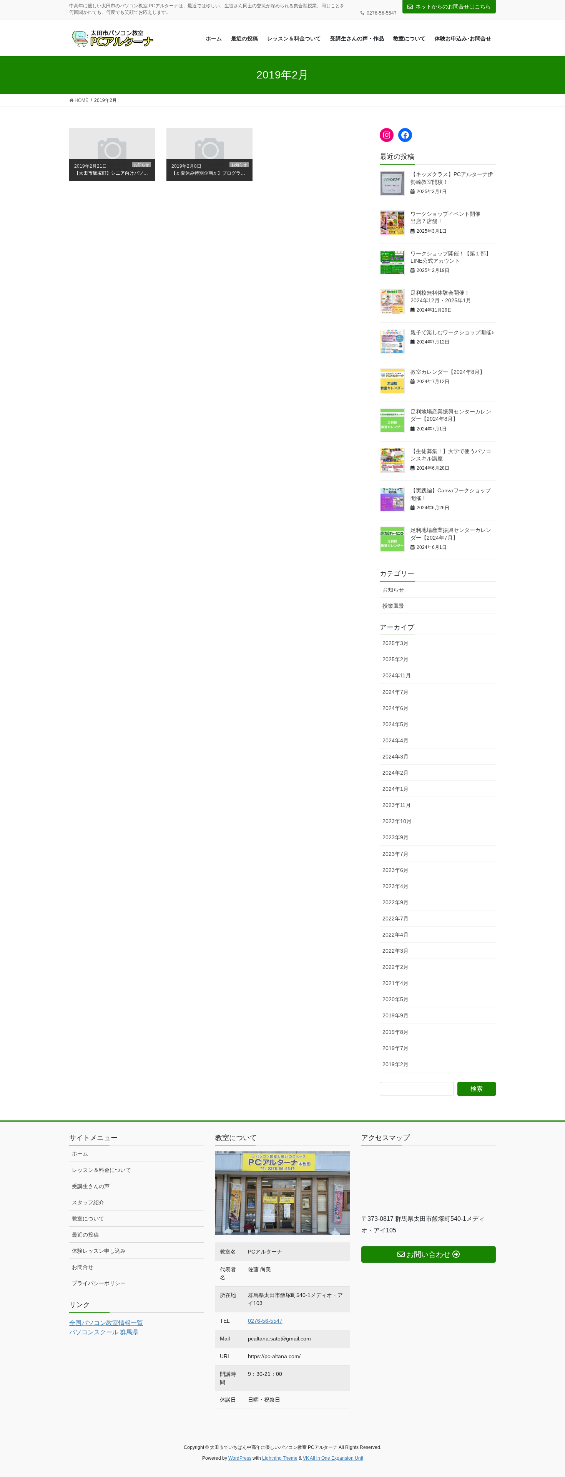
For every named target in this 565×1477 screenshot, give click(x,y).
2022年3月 (395, 951)
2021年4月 (395, 983)
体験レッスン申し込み (99, 1251)
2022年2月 (395, 967)
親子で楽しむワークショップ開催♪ (452, 332)
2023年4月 (395, 886)
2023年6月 (395, 870)
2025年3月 (395, 643)
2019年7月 (395, 1048)
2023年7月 (395, 854)
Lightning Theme (279, 1458)
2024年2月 (395, 773)
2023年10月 (397, 821)
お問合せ (82, 1267)
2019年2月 (395, 1064)
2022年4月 (395, 935)
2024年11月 (396, 675)
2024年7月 (395, 692)
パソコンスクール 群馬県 (103, 1332)
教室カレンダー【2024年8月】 (447, 372)
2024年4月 (395, 740)
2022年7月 (395, 918)
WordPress (239, 1458)
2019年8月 (395, 1032)
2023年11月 (396, 805)
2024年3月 (395, 757)
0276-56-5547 (265, 1321)
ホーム (80, 1153)
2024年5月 (395, 724)
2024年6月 (395, 708)
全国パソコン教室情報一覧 (106, 1323)
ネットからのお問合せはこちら (453, 6)
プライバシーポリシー (99, 1283)
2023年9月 (395, 837)
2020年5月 (395, 999)
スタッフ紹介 (88, 1202)
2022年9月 (395, 902)
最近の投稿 (85, 1235)
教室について (88, 1218)
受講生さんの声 (91, 1186)
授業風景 (393, 606)
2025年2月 (395, 659)
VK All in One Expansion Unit (333, 1458)
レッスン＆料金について (101, 1170)
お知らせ (393, 590)
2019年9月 (395, 1015)
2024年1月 (395, 789)
